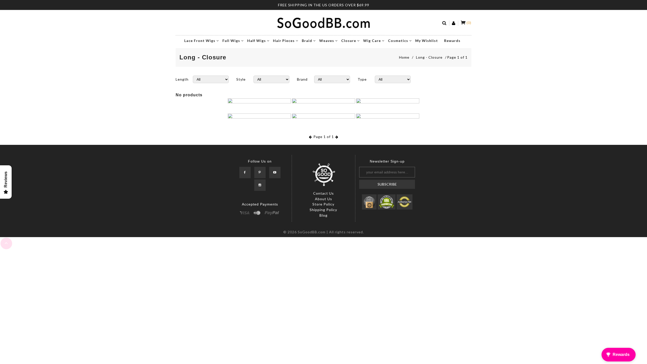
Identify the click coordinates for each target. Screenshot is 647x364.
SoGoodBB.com (312, 232)
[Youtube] (275, 172)
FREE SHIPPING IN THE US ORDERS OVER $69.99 (323, 5)
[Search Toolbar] (444, 23)
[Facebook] (245, 172)
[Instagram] (260, 185)
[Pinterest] (260, 172)
